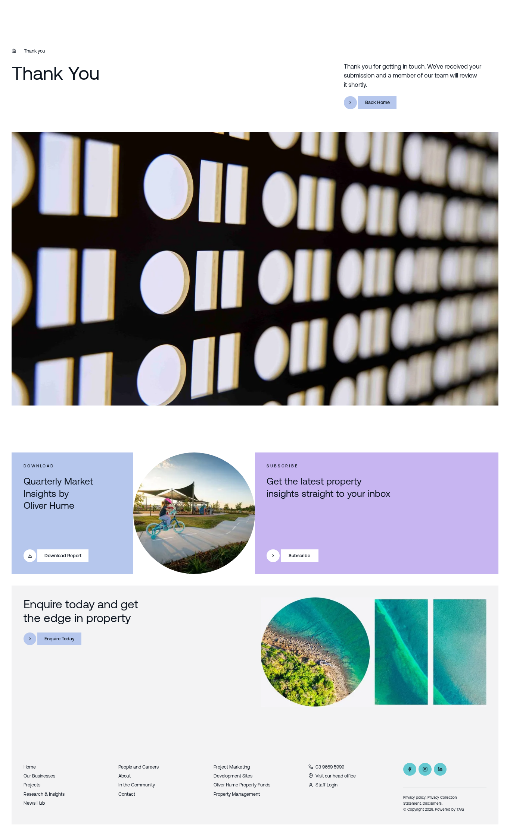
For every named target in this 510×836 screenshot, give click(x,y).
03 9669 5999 (329, 767)
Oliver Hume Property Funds (242, 785)
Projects (32, 785)
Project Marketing (232, 767)
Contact (126, 794)
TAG (460, 809)
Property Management (237, 794)
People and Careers (138, 767)
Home (30, 767)
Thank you (34, 51)
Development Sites (233, 776)
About (124, 776)
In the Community (136, 785)
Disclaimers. (432, 803)
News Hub (34, 803)
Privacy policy (414, 797)
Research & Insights (44, 794)
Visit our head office (335, 776)
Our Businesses (39, 776)
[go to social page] (409, 769)
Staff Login (326, 785)
